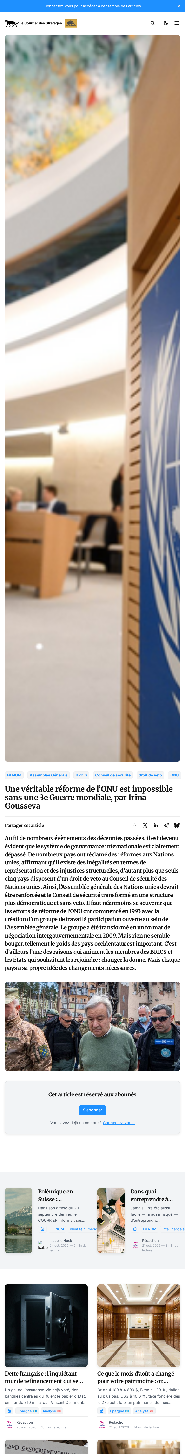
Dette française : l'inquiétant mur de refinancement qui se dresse (41, 1381)
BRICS (81, 775)
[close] (179, 6)
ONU (174, 775)
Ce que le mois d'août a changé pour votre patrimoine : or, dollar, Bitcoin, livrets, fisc (135, 1381)
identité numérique (85, 1229)
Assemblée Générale (48, 775)
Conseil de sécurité (113, 775)
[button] (152, 23)
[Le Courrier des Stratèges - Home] (48, 23)
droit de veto (150, 775)
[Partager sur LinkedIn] (155, 825)
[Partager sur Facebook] (134, 825)
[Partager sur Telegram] (166, 825)
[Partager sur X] (145, 825)
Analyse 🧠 (52, 1411)
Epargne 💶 (27, 1411)
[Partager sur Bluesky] (177, 825)
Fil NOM (14, 775)
